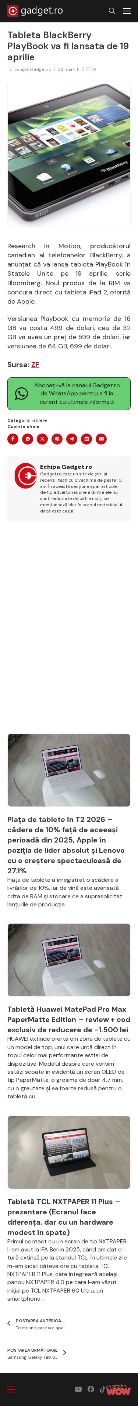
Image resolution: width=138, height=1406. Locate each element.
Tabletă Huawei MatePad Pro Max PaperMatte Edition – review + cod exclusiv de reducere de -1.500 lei (68, 1019)
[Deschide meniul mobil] (127, 11)
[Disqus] (69, 632)
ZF (35, 364)
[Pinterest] (57, 439)
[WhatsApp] (27, 439)
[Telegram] (71, 439)
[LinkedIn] (86, 439)
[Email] (101, 439)
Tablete (39, 420)
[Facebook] (12, 439)
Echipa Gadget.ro (32, 69)
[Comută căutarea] (112, 11)
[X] (42, 439)
